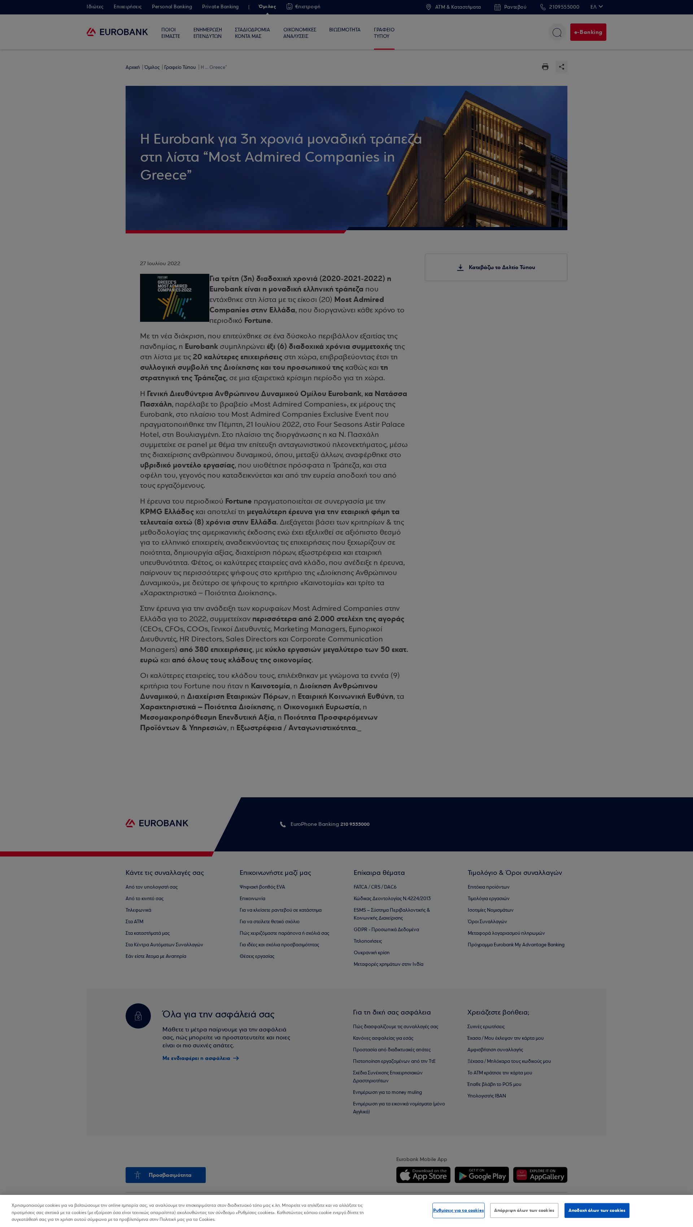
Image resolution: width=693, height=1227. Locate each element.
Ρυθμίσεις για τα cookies (458, 1210)
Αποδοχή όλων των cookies (597, 1210)
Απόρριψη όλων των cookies (524, 1210)
